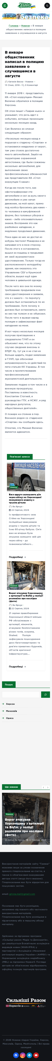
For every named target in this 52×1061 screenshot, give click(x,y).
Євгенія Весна (15, 82)
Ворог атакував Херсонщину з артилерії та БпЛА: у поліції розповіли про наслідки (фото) (26, 597)
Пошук (9, 684)
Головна (13, 26)
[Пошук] (45, 694)
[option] (26, 819)
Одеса (9, 718)
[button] (43, 787)
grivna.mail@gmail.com (22, 894)
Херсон (10, 704)
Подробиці (16, 557)
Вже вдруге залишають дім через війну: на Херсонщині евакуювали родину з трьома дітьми (25, 498)
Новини (25, 26)
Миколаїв (11, 711)
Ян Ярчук (17, 507)
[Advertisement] (26, 752)
